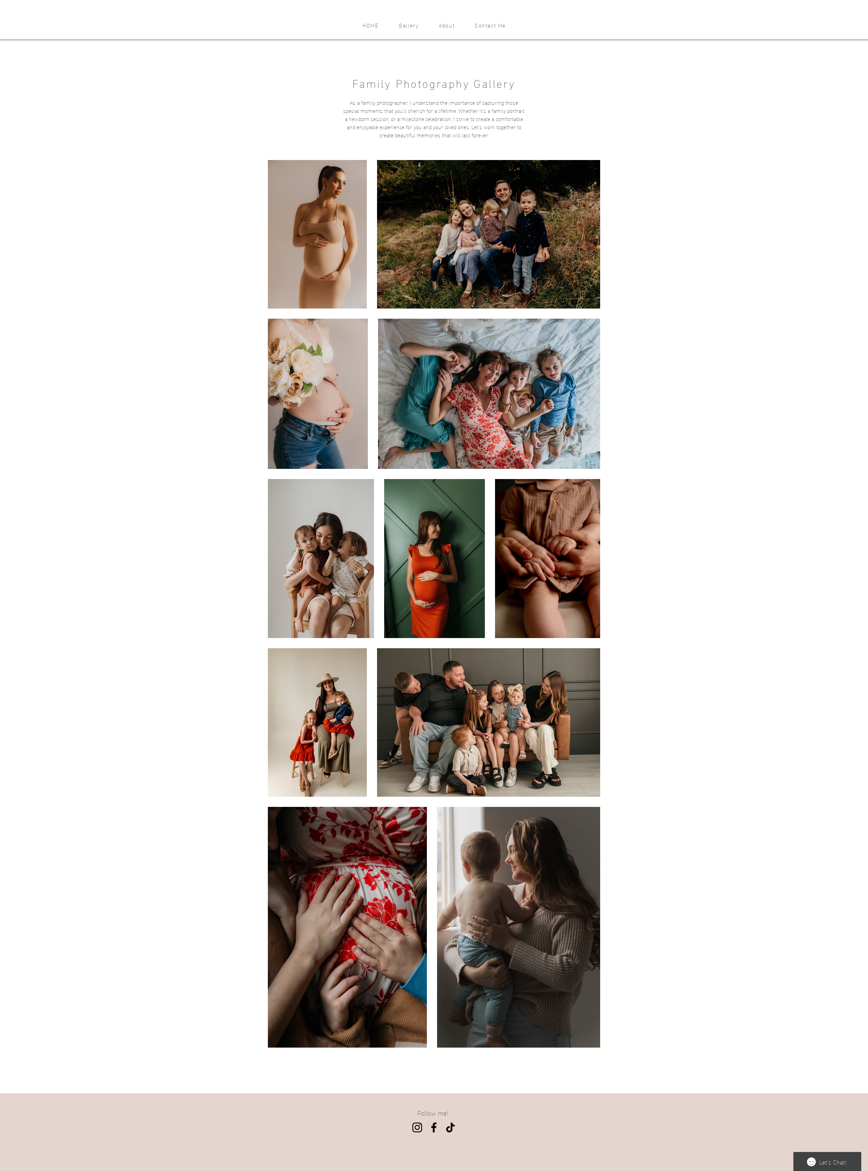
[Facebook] (433, 1127)
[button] (408, 25)
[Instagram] (417, 1127)
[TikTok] (450, 1127)
